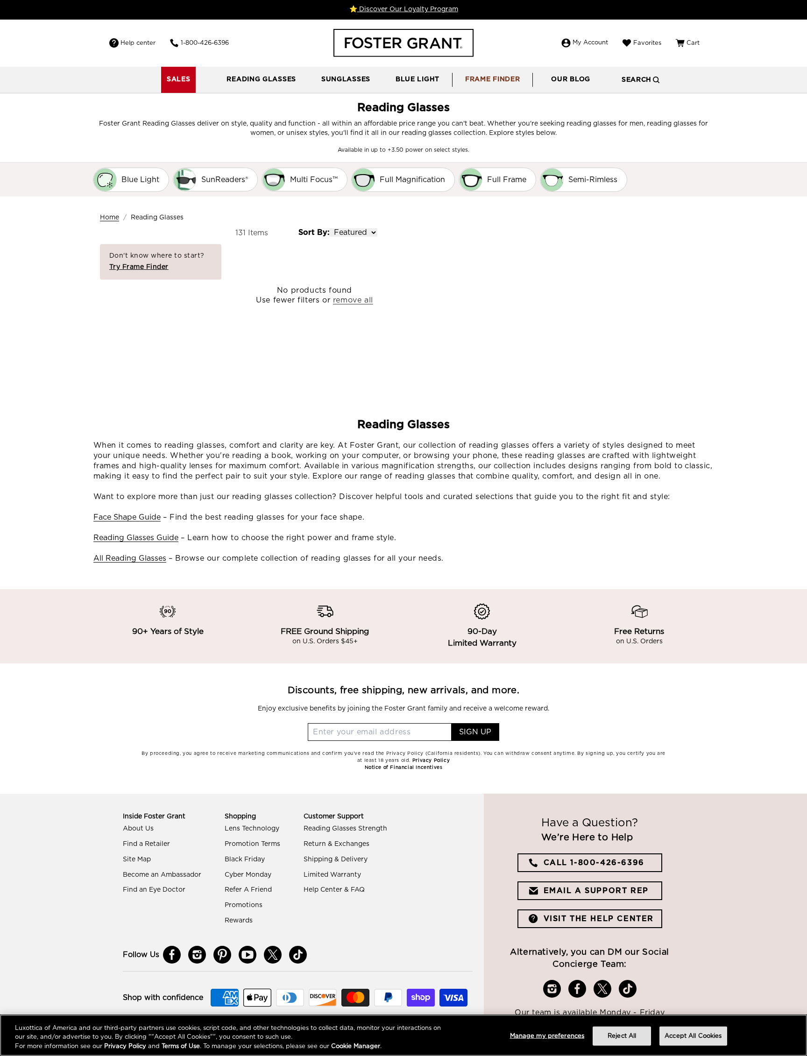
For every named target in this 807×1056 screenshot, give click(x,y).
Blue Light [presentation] (417, 79)
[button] (261, 80)
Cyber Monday (248, 875)
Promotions (243, 905)
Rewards (239, 920)
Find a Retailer (146, 844)
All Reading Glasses (129, 558)
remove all (353, 300)
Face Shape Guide (127, 517)
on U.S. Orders (639, 642)
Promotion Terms (252, 844)
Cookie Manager (355, 1046)
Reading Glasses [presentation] (261, 79)
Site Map (137, 859)
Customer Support (334, 816)
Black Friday (245, 859)
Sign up (475, 732)
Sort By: (313, 232)
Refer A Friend (248, 890)
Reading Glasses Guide (135, 538)
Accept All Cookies (693, 1036)
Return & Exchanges (336, 844)
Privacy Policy (125, 1046)
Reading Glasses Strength (345, 828)
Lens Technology (252, 828)
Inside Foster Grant (154, 816)
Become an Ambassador (162, 875)
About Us (138, 828)
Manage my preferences (547, 1036)
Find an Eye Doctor (154, 890)
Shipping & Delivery (336, 859)
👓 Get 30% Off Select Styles (403, 9)
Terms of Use (181, 1046)
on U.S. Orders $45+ (325, 642)
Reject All (622, 1036)
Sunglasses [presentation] (345, 79)
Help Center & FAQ (334, 890)
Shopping (240, 816)
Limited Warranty (332, 875)
